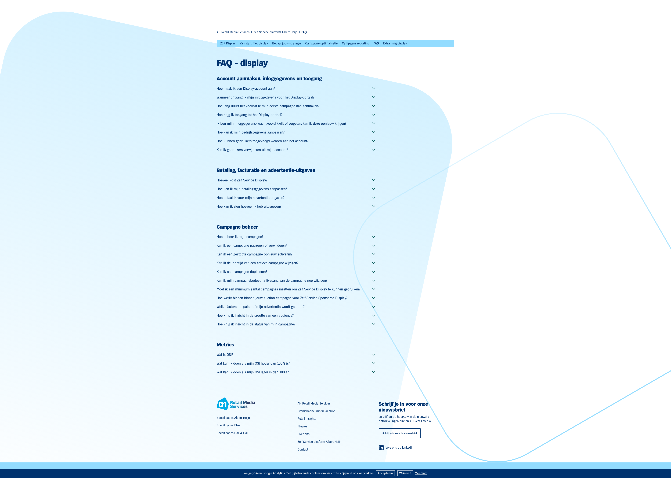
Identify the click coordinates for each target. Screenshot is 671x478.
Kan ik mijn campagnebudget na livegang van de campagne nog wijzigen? (272, 280)
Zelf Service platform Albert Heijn (275, 32)
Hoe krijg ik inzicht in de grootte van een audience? (255, 315)
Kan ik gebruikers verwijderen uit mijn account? (252, 150)
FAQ (376, 43)
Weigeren (405, 473)
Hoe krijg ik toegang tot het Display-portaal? (249, 115)
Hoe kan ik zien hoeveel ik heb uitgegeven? (249, 206)
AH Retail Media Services (233, 32)
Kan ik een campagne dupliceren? (242, 271)
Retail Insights (307, 418)
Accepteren (385, 473)
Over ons (303, 434)
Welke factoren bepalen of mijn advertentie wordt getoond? (261, 306)
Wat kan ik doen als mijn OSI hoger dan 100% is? (253, 363)
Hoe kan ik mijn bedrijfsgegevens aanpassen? (250, 132)
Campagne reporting (355, 43)
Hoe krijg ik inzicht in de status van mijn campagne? (256, 324)
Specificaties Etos (228, 425)
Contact (303, 449)
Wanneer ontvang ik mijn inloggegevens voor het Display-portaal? (265, 97)
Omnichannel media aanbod (317, 411)
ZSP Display (228, 43)
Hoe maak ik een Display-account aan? (246, 88)
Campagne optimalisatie (321, 43)
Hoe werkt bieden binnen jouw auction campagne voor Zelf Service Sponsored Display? (282, 298)
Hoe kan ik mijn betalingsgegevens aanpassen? (252, 189)
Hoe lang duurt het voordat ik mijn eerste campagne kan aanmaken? (268, 106)
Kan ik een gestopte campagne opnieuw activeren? (254, 254)
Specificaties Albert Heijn (233, 418)
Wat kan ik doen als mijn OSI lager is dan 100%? (253, 372)
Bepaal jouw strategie (286, 43)
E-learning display (395, 43)
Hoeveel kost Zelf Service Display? (242, 180)
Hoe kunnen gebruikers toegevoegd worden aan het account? (262, 141)
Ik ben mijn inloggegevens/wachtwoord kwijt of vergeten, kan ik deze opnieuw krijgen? (281, 123)
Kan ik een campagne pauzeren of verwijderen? (252, 245)
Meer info (421, 473)
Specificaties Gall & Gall (232, 433)
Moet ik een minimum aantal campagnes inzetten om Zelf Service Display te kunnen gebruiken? (288, 289)
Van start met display (254, 43)
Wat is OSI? (225, 354)
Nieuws (302, 426)
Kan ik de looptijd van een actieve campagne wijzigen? (257, 263)
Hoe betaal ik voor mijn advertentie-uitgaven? (250, 197)
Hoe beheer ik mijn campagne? (240, 236)
